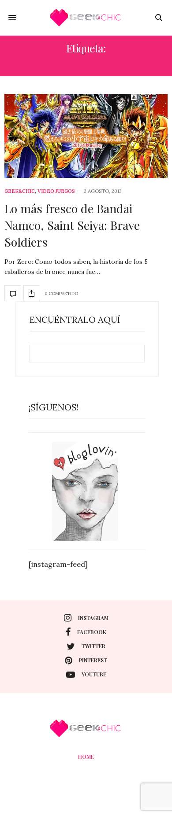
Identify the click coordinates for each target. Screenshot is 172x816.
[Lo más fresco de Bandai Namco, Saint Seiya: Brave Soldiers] (86, 136)
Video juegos (56, 191)
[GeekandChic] (86, 17)
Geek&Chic (19, 191)
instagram (93, 617)
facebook (91, 631)
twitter (93, 646)
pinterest (93, 660)
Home (86, 756)
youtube (94, 674)
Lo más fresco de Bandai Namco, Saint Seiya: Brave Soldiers (72, 225)
